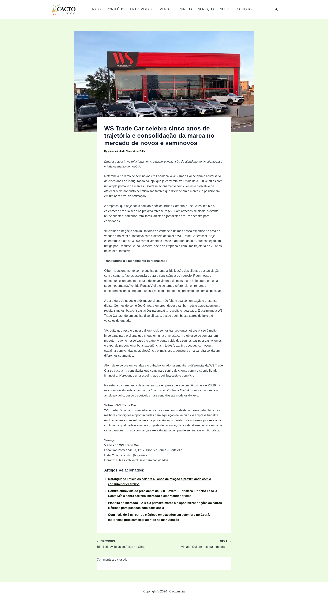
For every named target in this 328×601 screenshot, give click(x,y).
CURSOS (185, 9)
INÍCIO (96, 9)
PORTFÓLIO (115, 9)
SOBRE (225, 9)
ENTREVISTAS (141, 9)
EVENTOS (165, 9)
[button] (276, 9)
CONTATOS (245, 9)
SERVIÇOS (206, 9)
